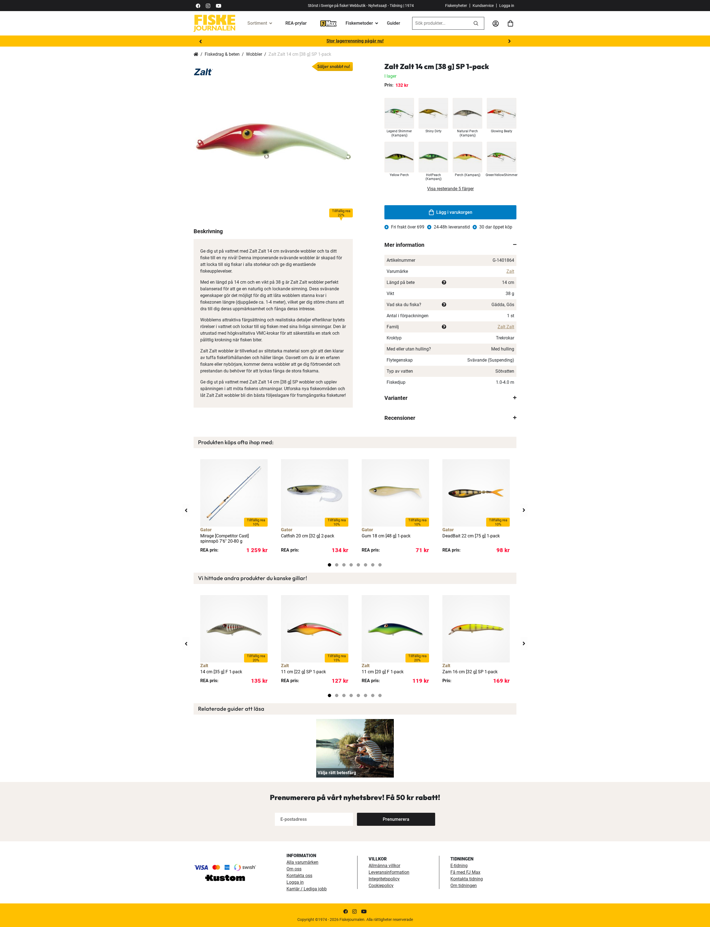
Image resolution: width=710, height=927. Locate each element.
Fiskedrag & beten (222, 54)
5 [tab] (358, 565)
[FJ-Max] (328, 23)
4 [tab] (351, 565)
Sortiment (257, 23)
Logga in (506, 5)
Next (509, 41)
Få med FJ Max (465, 872)
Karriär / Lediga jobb (306, 889)
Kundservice (483, 5)
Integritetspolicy (384, 879)
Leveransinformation (389, 872)
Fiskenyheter (456, 5)
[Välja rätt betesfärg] (355, 748)
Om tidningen (463, 885)
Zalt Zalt (506, 326)
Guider (393, 23)
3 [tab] (344, 565)
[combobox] (440, 23)
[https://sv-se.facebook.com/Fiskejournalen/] (198, 5)
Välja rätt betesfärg (337, 772)
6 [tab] (365, 565)
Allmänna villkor (384, 865)
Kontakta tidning (466, 879)
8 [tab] (380, 565)
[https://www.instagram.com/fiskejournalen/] (208, 5)
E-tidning (459, 865)
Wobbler (254, 54)
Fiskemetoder (359, 23)
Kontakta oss (299, 875)
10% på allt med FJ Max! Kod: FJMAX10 (355, 41)
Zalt (510, 271)
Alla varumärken (302, 862)
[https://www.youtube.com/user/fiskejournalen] (218, 5)
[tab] (450, 245)
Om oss (293, 869)
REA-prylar (296, 23)
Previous (200, 41)
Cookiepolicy (381, 885)
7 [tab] (372, 565)
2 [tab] (336, 565)
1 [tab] (329, 565)
